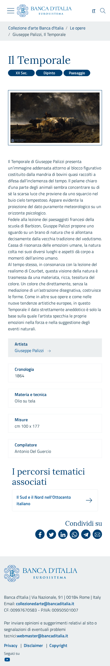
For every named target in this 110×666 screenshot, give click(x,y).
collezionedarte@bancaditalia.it (45, 603)
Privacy (10, 645)
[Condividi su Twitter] (51, 534)
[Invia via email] (97, 534)
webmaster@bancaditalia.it (42, 635)
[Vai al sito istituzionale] (42, 10)
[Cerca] (103, 11)
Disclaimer (33, 645)
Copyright (58, 645)
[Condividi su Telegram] (86, 534)
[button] (94, 10)
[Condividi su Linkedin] (63, 534)
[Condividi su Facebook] (40, 534)
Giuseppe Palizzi (29, 350)
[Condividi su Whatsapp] (74, 534)
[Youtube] (7, 659)
